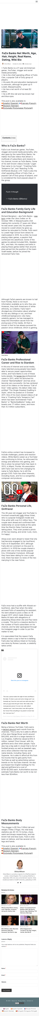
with (22, 516)
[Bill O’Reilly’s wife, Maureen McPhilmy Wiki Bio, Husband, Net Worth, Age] (10, 921)
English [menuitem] (7, 1009)
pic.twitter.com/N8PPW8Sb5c (18, 194)
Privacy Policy (22, 1001)
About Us (14, 1001)
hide (13, 138)
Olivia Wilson (7, 64)
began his (21, 376)
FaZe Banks (16, 716)
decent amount (9, 730)
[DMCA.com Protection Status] (19, 1004)
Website (3, 982)
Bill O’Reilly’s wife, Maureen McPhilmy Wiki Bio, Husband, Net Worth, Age (9, 930)
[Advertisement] (19, 16)
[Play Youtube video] (19, 492)
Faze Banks (7, 47)
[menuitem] (9, 104)
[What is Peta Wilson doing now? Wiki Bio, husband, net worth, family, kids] (10, 900)
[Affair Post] (7, 1)
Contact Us (30, 1001)
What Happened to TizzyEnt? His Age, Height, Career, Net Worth (28, 930)
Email (3, 975)
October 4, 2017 (13, 201)
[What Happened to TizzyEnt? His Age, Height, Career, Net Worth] (29, 921)
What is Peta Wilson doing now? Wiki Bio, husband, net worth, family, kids (9, 909)
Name (3, 968)
